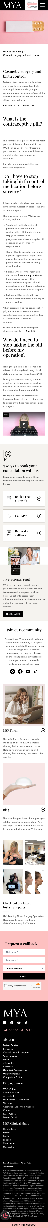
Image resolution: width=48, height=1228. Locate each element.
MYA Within (9, 1089)
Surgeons (8, 1048)
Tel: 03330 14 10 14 (18, 1030)
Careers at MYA (11, 1092)
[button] (24, 424)
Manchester (9, 1143)
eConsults (8, 1063)
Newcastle (8, 1146)
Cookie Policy (8, 1166)
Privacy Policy (26, 1163)
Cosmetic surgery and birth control (21, 55)
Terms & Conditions (11, 1163)
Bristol (6, 1132)
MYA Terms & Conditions (16, 1099)
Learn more (13, 614)
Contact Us (8, 1110)
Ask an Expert (29, 105)
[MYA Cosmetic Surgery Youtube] (28, 671)
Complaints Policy (12, 1077)
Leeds (6, 1136)
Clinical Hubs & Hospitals (16, 1052)
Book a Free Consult (24, 1225)
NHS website (29, 331)
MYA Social (9, 51)
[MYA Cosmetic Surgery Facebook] (20, 671)
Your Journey (10, 1056)
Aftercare (8, 1066)
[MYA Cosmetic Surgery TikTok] (35, 671)
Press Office (9, 1113)
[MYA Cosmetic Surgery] (12, 5)
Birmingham (9, 1129)
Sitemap (7, 1103)
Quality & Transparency (15, 1070)
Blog (20, 51)
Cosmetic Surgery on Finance (18, 1106)
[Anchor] (6, 128)
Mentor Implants (11, 1073)
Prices (6, 1059)
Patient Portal (10, 1117)
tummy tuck (30, 275)
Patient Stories (10, 1045)
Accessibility (9, 1096)
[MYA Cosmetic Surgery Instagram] (12, 671)
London (7, 1139)
